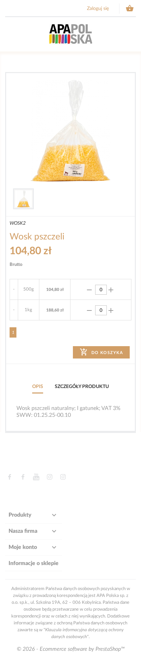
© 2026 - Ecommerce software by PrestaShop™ (71, 649)
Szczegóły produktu (82, 386)
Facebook (9, 476)
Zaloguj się (98, 8)
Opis (37, 386)
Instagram (49, 476)
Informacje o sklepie (34, 563)
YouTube (36, 476)
